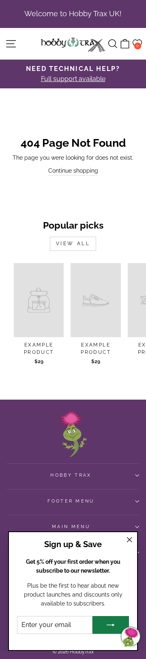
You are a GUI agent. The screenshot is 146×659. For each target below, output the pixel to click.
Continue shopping (73, 170)
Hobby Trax (70, 475)
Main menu (71, 526)
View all (73, 243)
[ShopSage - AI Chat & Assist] (130, 636)
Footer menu (70, 501)
